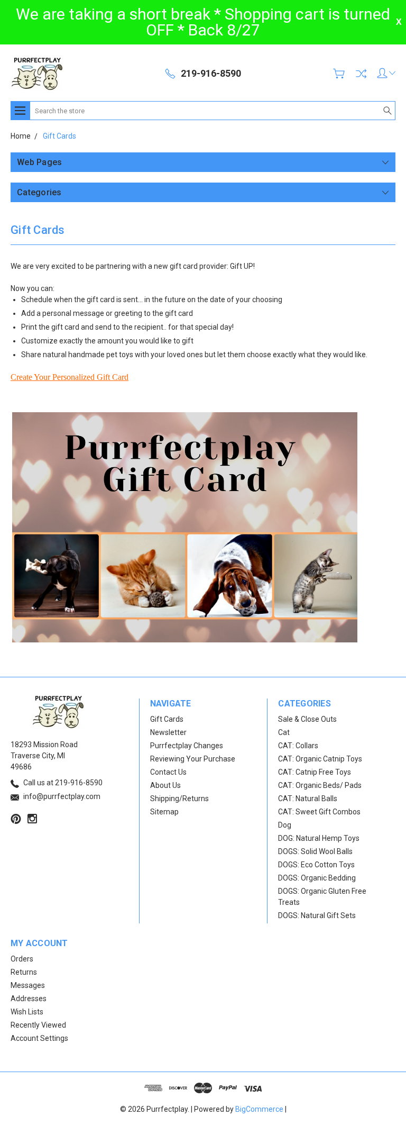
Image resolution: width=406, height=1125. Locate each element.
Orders (22, 959)
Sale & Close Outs (307, 719)
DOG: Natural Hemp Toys (318, 838)
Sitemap (164, 812)
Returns (24, 972)
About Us (165, 785)
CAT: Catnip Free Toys (314, 772)
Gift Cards (166, 719)
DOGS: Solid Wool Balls (315, 851)
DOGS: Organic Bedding (317, 878)
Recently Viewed (38, 1025)
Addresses (29, 998)
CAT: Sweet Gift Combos (319, 812)
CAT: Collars (298, 745)
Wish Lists (27, 1012)
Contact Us (168, 772)
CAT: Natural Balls (307, 798)
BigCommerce (259, 1109)
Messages (28, 985)
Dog (284, 825)
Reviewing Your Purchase (192, 759)
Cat (284, 732)
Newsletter (168, 732)
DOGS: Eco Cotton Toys (316, 864)
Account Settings (39, 1038)
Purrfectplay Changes (186, 745)
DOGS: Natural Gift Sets (317, 915)
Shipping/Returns (179, 798)
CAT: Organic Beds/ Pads (320, 785)
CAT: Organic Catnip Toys (320, 759)
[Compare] (361, 73)
